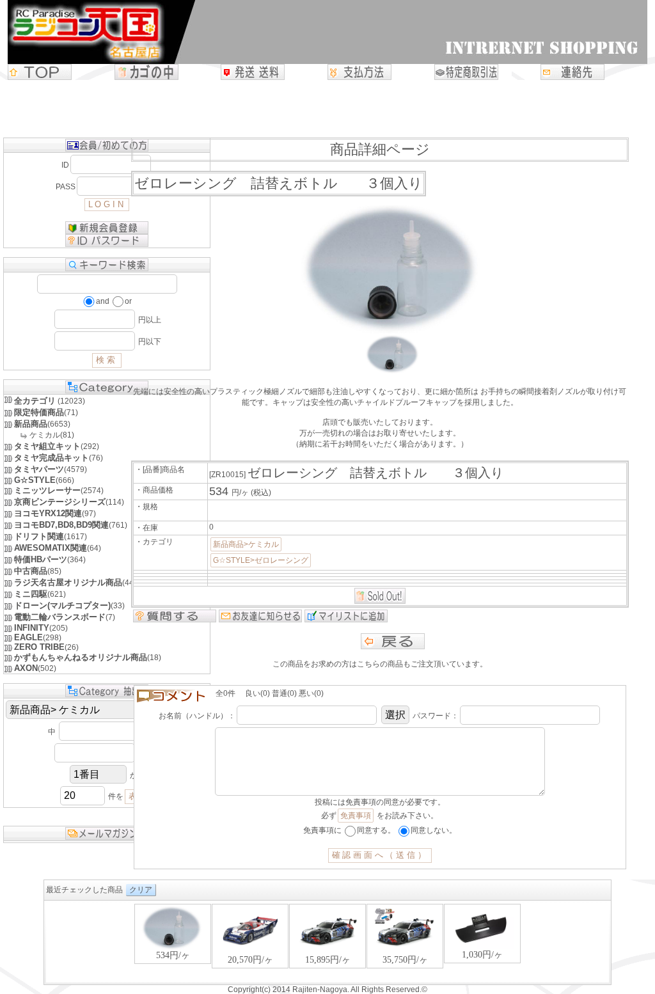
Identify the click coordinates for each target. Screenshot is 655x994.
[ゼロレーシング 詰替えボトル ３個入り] (393, 371)
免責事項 (355, 815)
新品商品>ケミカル (246, 544)
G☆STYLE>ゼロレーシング (260, 560)
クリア (140, 889)
